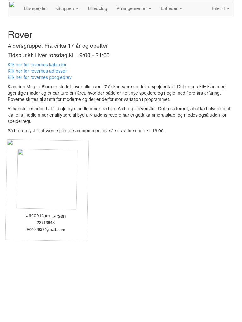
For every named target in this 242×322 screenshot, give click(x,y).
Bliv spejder (35, 8)
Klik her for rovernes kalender (37, 64)
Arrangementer (132, 8)
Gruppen (65, 8)
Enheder (170, 8)
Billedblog (97, 8)
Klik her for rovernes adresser (37, 71)
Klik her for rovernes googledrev (40, 77)
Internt (219, 8)
